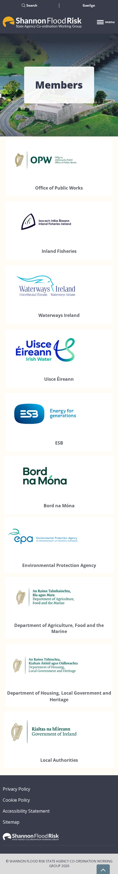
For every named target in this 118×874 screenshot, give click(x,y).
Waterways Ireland (59, 315)
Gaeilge (89, 5)
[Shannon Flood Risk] (42, 22)
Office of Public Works (59, 188)
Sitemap (11, 822)
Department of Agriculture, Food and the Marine (59, 628)
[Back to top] (103, 869)
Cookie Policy (16, 800)
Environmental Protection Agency (59, 565)
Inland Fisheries (59, 251)
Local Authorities (59, 760)
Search (31, 5)
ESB (59, 443)
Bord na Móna (59, 506)
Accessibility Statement (26, 811)
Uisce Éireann (59, 379)
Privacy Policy (16, 789)
